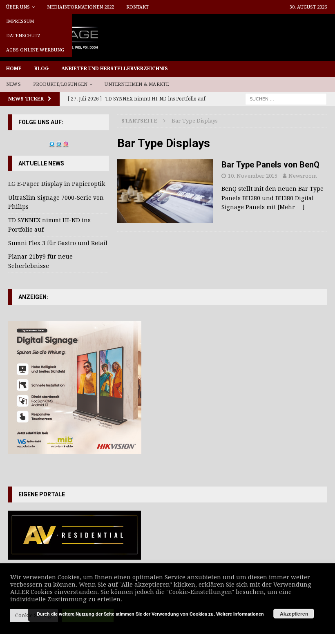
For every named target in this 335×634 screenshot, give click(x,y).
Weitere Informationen (240, 614)
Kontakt (137, 7)
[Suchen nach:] (286, 99)
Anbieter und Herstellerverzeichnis (114, 68)
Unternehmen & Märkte (137, 84)
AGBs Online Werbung (35, 50)
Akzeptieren (294, 613)
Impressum (20, 21)
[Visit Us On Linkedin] (58, 143)
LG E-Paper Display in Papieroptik (56, 184)
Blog (41, 68)
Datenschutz (23, 35)
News (13, 84)
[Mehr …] (290, 207)
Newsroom (302, 176)
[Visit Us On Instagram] (65, 143)
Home (14, 68)
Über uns (18, 7)
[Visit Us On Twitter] (51, 143)
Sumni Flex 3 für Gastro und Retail (57, 243)
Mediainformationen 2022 (80, 7)
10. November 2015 (252, 176)
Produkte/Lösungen (60, 84)
